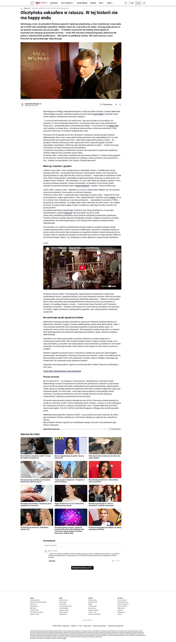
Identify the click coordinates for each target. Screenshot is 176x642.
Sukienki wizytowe (63, 612)
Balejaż (90, 604)
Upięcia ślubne (121, 608)
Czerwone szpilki (92, 606)
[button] (131, 3)
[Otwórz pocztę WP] (125, 3)
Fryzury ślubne (62, 602)
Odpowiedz (52, 561)
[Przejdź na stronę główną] (32, 4)
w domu (112, 197)
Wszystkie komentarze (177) (81, 568)
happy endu (113, 126)
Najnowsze (54, 3)
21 (115, 561)
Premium (93, 3)
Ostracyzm (120, 610)
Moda (101, 3)
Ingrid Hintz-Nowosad (32, 104)
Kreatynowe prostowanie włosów (38, 602)
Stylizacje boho (63, 614)
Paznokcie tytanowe (123, 602)
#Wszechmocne (82, 3)
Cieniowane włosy (92, 602)
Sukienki (120, 614)
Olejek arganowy (34, 606)
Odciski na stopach (35, 614)
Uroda (109, 3)
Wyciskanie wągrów (93, 610)
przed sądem (98, 114)
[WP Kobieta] (43, 3)
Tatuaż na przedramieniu (94, 614)
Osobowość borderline (123, 604)
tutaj (64, 638)
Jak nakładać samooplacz (36, 612)
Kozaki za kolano (63, 600)
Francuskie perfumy (35, 600)
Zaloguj (138, 3)
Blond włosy (33, 608)
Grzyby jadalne (121, 612)
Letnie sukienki (62, 604)
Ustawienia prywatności (115, 626)
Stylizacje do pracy (63, 610)
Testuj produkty (67, 3)
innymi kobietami (82, 186)
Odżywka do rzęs (92, 600)
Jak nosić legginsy (63, 608)
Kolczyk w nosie (92, 612)
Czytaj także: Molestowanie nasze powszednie (62, 371)
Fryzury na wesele (122, 600)
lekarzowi (68, 213)
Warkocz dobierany (122, 606)
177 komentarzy (106, 104)
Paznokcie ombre (34, 610)
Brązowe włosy (92, 608)
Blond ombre (33, 604)
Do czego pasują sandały (65, 606)
